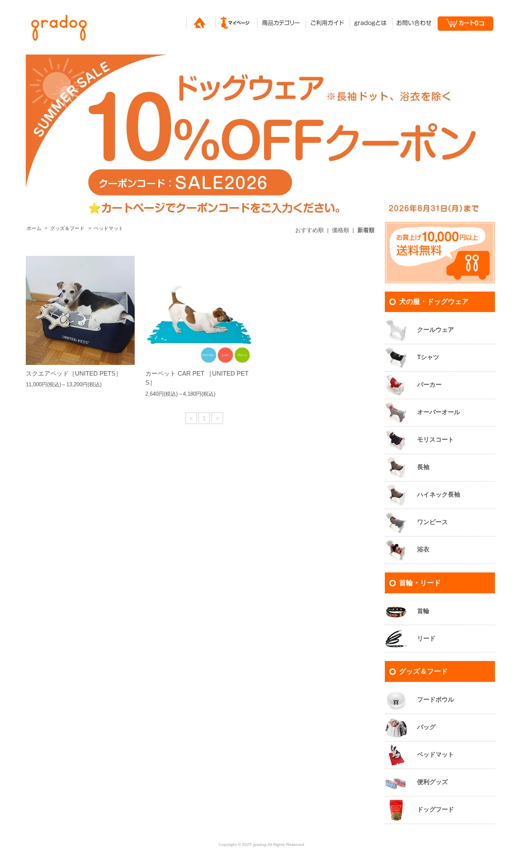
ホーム (34, 228)
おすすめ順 (309, 230)
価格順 (340, 230)
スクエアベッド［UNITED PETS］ (74, 373)
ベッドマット (108, 228)
